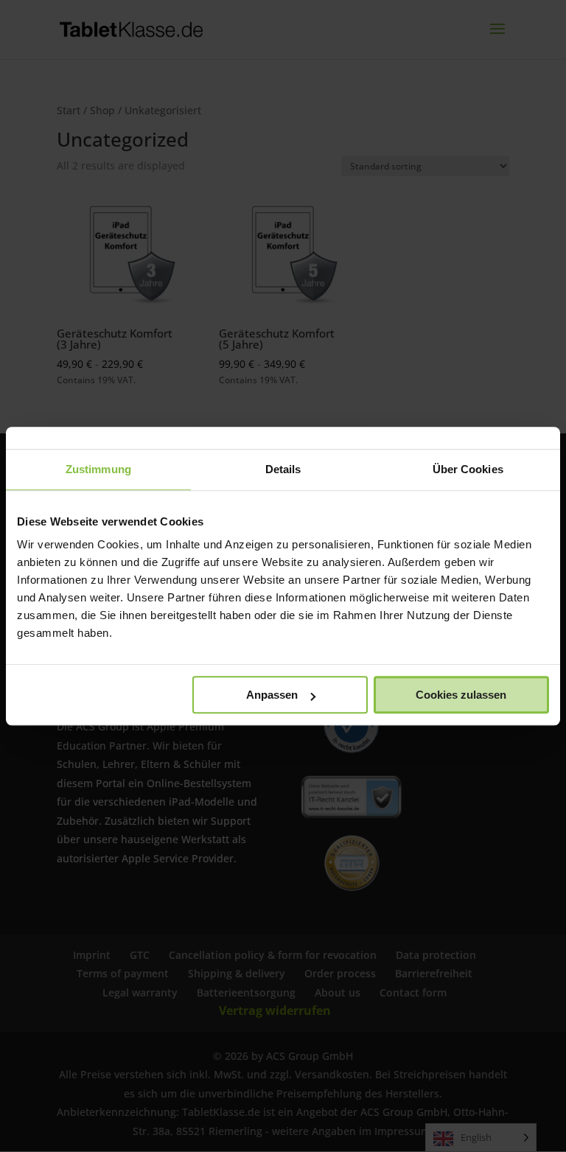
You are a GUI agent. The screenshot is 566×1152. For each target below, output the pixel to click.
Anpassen (272, 694)
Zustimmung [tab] (98, 469)
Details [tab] (283, 469)
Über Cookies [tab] (468, 469)
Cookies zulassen (461, 694)
